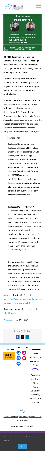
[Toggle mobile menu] (39, 5)
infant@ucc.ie (9, 313)
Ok (22, 447)
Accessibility (23, 417)
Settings (38, 437)
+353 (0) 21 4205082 (36, 365)
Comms (9, 320)
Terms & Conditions (11, 417)
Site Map (25, 421)
